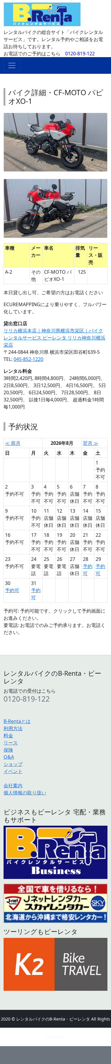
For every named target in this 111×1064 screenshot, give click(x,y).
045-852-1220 (28, 359)
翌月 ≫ (90, 443)
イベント (13, 771)
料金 (8, 735)
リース (11, 742)
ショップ (13, 764)
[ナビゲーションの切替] (12, 65)
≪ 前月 (12, 443)
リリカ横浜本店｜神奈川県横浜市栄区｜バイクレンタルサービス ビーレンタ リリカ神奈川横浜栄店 (54, 337)
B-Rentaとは (17, 721)
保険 (8, 750)
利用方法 (13, 728)
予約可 (12, 590)
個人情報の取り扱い (25, 792)
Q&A (9, 757)
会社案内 (13, 785)
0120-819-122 (80, 53)
